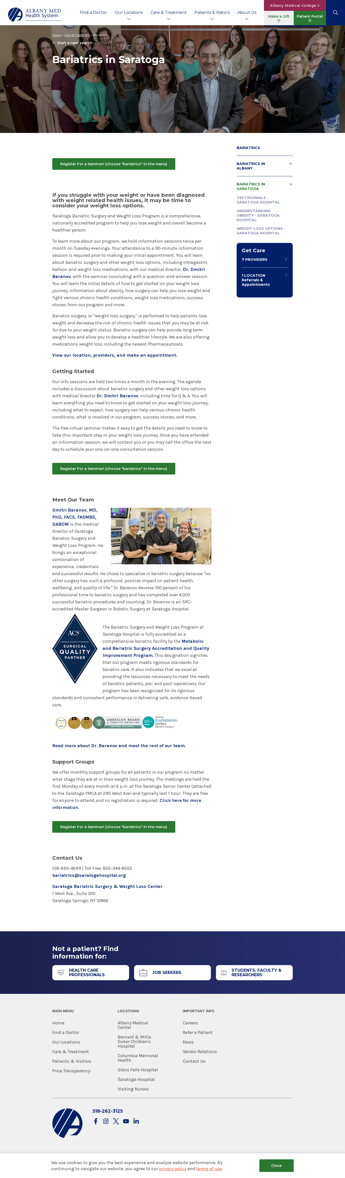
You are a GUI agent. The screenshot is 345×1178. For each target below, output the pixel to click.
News (188, 1042)
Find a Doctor (93, 12)
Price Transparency (71, 1071)
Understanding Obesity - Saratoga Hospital (258, 215)
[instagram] (106, 1121)
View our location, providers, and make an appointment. (114, 355)
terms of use (209, 1168)
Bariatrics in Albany (251, 166)
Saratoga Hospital (136, 1079)
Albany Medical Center (133, 1025)
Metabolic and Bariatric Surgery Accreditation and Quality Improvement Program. (156, 648)
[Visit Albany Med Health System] (67, 1137)
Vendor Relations (200, 1051)
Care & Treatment (169, 12)
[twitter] (116, 1121)
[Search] (335, 12)
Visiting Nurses (133, 1089)
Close (276, 1165)
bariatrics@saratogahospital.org (89, 875)
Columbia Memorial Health (138, 1057)
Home (56, 35)
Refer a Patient (198, 1032)
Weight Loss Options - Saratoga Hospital (261, 230)
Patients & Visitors (212, 12)
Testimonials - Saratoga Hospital (258, 200)
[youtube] (126, 1121)
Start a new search (74, 43)
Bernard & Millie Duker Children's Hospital (134, 1041)
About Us (246, 12)
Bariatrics (248, 148)
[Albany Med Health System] (34, 14)
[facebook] (96, 1121)
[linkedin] (136, 1121)
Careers (190, 1023)
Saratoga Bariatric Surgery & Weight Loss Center (107, 886)
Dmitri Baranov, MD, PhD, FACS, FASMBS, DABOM (74, 517)
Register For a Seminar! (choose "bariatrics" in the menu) (113, 164)
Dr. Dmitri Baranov (117, 396)
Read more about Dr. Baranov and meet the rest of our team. (119, 745)
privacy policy (172, 1168)
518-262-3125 (108, 1111)
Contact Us (194, 1061)
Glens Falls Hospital (138, 1070)
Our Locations (129, 12)
